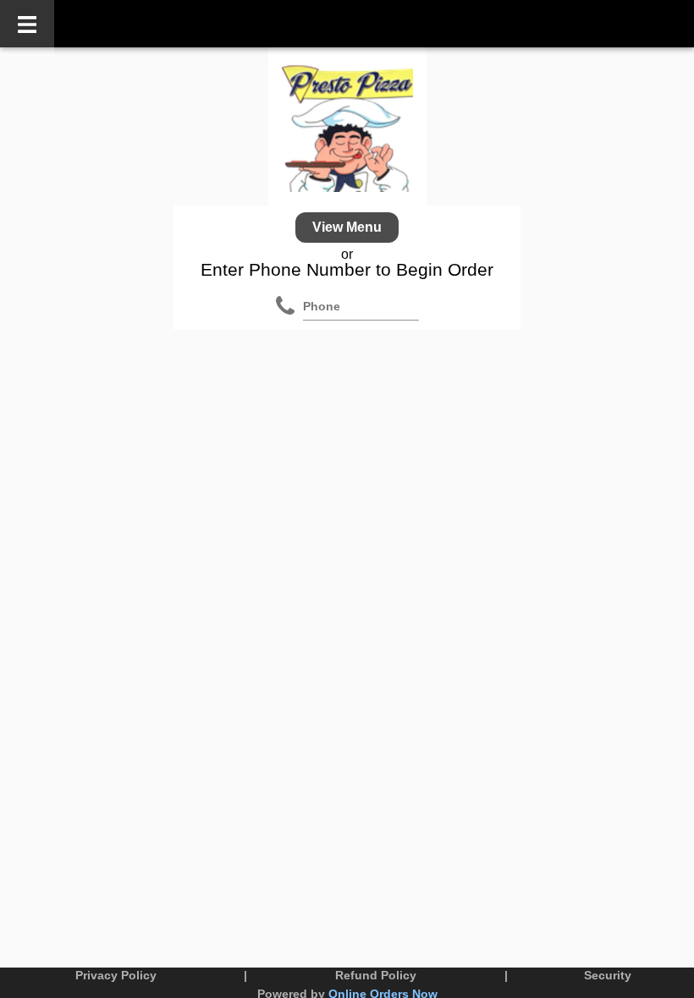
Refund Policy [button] (375, 975)
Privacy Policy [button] (116, 975)
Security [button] (607, 975)
